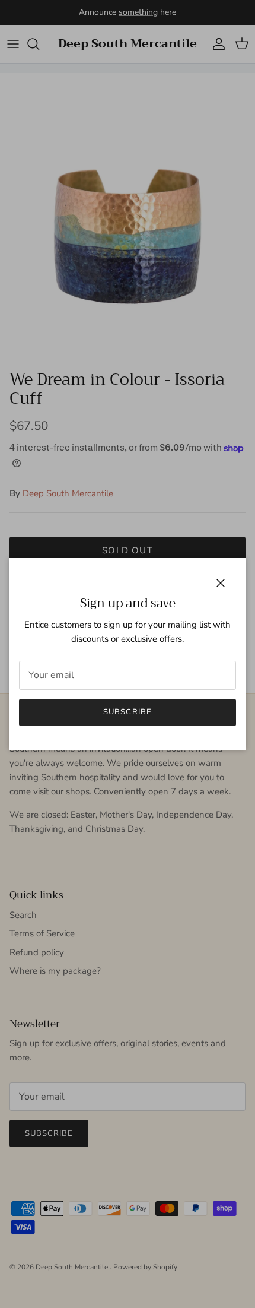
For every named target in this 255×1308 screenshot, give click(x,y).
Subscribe (127, 712)
